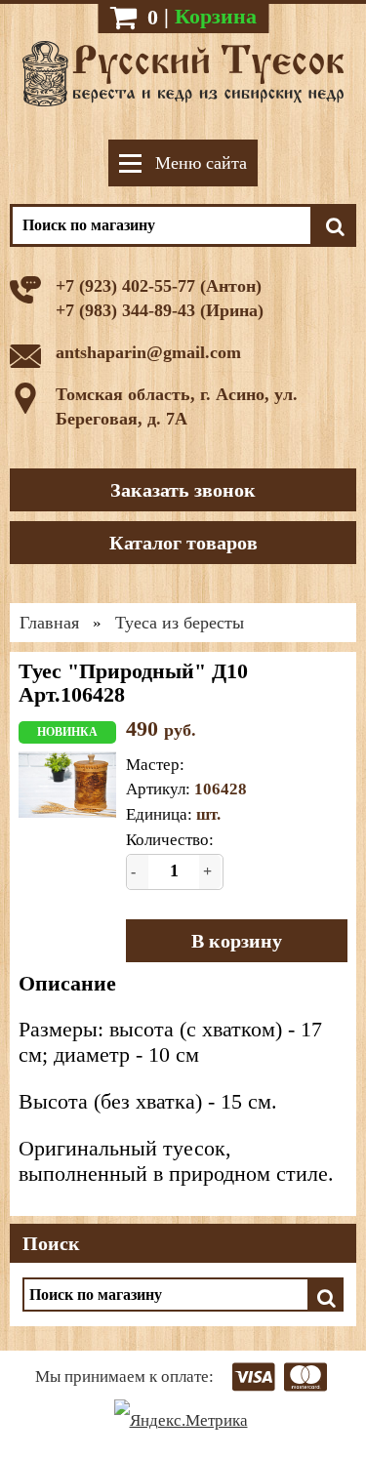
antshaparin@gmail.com (148, 352)
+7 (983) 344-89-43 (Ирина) (160, 310)
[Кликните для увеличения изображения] (67, 785)
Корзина (216, 16)
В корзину (236, 940)
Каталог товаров (183, 542)
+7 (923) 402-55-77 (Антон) (159, 286)
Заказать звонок (183, 490)
